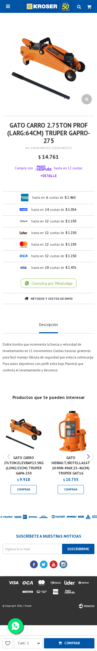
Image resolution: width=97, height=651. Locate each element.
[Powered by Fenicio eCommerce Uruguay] (86, 606)
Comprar (72, 643)
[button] (88, 456)
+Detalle (48, 175)
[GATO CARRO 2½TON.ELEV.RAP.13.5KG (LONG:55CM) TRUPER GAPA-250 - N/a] (23, 430)
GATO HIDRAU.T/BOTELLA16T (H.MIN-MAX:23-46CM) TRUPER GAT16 (70, 465)
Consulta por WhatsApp (52, 283)
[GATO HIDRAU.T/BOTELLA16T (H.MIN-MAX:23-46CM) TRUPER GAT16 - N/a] (71, 430)
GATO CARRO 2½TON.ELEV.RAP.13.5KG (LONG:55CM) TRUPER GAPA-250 (23, 465)
